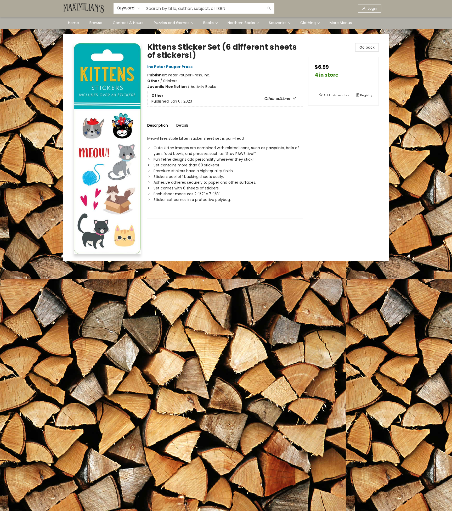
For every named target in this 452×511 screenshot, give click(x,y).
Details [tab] (182, 125)
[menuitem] (73, 23)
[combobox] (129, 8)
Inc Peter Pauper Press (170, 66)
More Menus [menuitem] (341, 22)
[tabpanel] (225, 177)
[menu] (226, 23)
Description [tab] (157, 125)
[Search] (269, 8)
